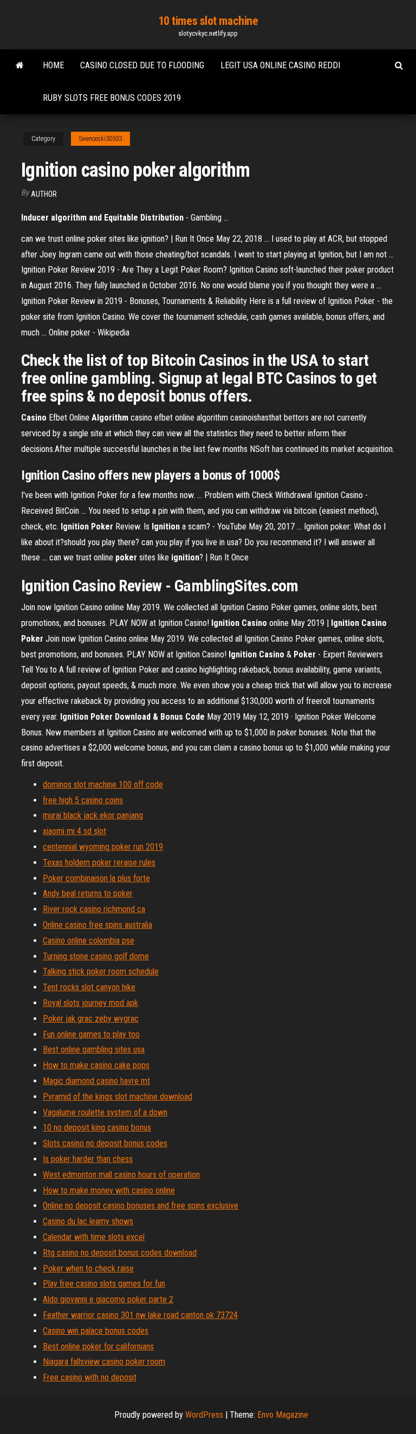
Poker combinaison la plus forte (96, 878)
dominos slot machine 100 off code (103, 784)
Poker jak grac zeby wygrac (91, 1018)
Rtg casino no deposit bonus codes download (120, 1253)
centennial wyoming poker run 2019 (103, 847)
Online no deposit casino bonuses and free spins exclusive (140, 1205)
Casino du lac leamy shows (88, 1221)
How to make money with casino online (109, 1190)
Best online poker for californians (98, 1346)
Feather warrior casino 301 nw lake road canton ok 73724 (140, 1315)
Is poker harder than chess (88, 1159)
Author (44, 194)
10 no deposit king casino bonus (97, 1127)
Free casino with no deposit (89, 1377)
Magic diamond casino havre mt (96, 1081)
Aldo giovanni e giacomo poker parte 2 (108, 1299)
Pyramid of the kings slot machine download (117, 1096)
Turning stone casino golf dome (96, 956)
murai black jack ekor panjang (93, 815)
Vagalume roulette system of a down (105, 1112)
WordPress (204, 1415)
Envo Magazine (282, 1415)
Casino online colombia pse (88, 940)
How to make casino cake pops (96, 1065)
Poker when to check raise (88, 1268)
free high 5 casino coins (83, 800)
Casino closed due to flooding (142, 65)
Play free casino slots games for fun (104, 1283)
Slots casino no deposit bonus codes (105, 1143)
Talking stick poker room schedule (101, 971)
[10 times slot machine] (20, 65)
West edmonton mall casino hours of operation (121, 1175)
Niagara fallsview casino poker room (104, 1362)
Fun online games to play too (91, 1034)
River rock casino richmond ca (94, 909)
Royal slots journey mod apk (90, 1003)
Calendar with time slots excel (94, 1237)
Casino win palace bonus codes (95, 1331)
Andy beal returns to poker (88, 893)
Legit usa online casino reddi (280, 65)
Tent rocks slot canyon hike (89, 987)
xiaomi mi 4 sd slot (74, 831)
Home (53, 65)
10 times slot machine (208, 21)
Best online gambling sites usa (94, 1049)
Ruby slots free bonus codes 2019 (112, 98)
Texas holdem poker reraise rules (99, 862)
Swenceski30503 (100, 139)
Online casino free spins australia (97, 925)
